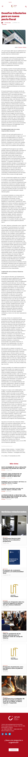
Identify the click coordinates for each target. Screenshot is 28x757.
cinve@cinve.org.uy (9, 730)
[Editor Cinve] (2, 22)
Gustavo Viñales (22, 47)
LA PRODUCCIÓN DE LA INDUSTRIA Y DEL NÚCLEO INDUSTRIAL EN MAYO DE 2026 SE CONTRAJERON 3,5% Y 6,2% (14, 496)
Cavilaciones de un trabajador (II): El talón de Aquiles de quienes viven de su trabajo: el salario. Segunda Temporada (14, 701)
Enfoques (4, 24)
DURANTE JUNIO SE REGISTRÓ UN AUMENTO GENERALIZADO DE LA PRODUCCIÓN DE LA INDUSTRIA (11, 475)
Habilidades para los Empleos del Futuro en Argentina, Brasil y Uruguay (13, 482)
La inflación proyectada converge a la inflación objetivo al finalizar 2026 (12, 489)
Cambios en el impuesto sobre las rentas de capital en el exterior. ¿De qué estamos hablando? (13, 603)
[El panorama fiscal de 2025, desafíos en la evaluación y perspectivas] (14, 525)
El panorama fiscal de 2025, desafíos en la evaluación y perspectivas (12, 540)
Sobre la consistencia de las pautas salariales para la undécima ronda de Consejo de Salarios (13, 636)
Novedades (3, 484)
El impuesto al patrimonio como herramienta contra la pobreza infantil (13, 668)
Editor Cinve (8, 22)
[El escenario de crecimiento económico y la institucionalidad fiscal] (14, 557)
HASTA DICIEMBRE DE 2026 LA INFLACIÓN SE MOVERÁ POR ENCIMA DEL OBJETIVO (13, 467)
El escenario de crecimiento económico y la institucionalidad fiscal (13, 571)
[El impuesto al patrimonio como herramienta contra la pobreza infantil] (14, 654)
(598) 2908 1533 (18, 729)
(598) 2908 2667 (8, 729)
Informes (3, 491)
